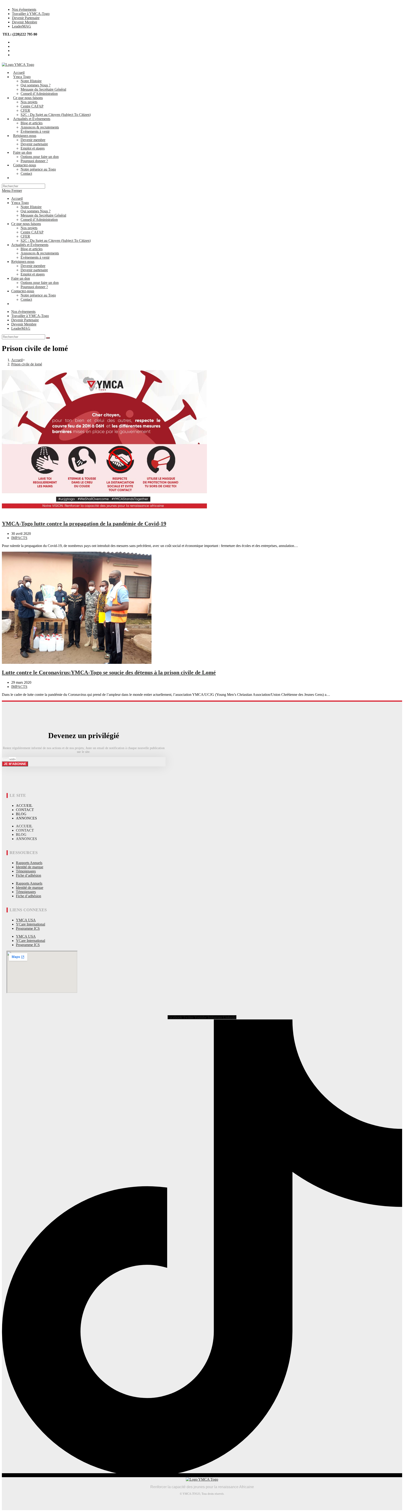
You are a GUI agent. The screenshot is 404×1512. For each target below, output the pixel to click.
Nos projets (29, 228)
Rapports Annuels (29, 863)
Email (5, 759)
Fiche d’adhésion (28, 875)
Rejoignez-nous (22, 262)
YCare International (30, 924)
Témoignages (26, 871)
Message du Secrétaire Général (43, 215)
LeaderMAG (21, 26)
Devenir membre (33, 266)
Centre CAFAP (32, 232)
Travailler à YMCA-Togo (31, 14)
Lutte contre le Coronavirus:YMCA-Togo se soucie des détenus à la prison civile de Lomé (109, 672)
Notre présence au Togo (38, 295)
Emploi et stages (33, 274)
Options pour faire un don (40, 283)
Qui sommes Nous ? (35, 211)
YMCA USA (26, 920)
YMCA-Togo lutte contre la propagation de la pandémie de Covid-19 (84, 524)
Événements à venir (35, 257)
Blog (21, 814)
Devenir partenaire (34, 270)
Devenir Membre (24, 22)
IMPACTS (19, 538)
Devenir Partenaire (26, 18)
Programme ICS (28, 928)
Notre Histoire (31, 207)
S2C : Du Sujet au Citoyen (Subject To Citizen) (56, 241)
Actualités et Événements (29, 245)
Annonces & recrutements (40, 253)
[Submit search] (48, 338)
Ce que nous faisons (26, 224)
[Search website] (13, 178)
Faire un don (20, 278)
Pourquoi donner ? (34, 287)
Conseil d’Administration (39, 220)
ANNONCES (26, 818)
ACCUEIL (24, 806)
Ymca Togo (20, 203)
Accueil (17, 198)
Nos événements (24, 9)
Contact (26, 299)
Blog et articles (32, 249)
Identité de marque (29, 867)
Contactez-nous (22, 291)
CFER (25, 236)
